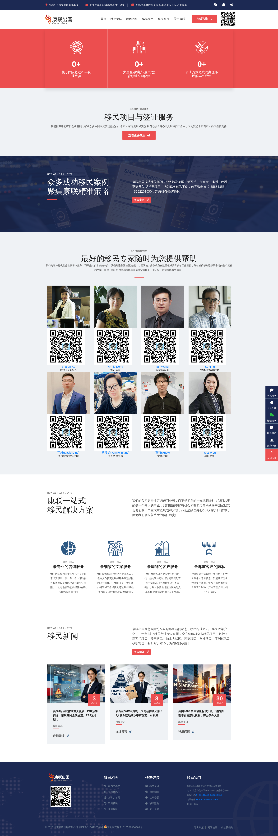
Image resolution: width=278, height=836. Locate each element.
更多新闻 (139, 651)
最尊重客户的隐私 (209, 566)
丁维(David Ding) (68, 452)
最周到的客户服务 (162, 566)
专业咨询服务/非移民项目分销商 (107, 4)
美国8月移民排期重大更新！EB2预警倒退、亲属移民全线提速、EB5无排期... (75, 715)
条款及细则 (227, 827)
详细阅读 (59, 735)
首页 (103, 19)
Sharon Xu (68, 366)
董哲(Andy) (162, 452)
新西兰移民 (114, 785)
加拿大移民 (114, 797)
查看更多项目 (137, 135)
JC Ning (209, 366)
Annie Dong (115, 366)
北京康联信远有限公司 (66, 827)
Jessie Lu (210, 452)
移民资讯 (58, 726)
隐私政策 (199, 827)
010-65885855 (202, 794)
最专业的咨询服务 (68, 566)
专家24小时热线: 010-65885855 (153, 4)
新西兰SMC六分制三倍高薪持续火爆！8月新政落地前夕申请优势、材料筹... (139, 713)
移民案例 (163, 19)
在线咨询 (202, 18)
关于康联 (179, 19)
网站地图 (212, 827)
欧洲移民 (113, 803)
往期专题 (154, 797)
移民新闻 (116, 19)
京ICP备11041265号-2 (91, 827)
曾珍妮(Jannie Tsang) (115, 452)
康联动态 (154, 791)
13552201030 (179, 4)
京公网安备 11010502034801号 (125, 827)
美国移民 (113, 791)
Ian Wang (162, 366)
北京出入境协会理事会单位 (63, 4)
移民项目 (148, 19)
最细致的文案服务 (115, 566)
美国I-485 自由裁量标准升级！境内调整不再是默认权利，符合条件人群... (201, 713)
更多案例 (139, 200)
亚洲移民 (113, 809)
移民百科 (132, 19)
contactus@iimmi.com (207, 799)
